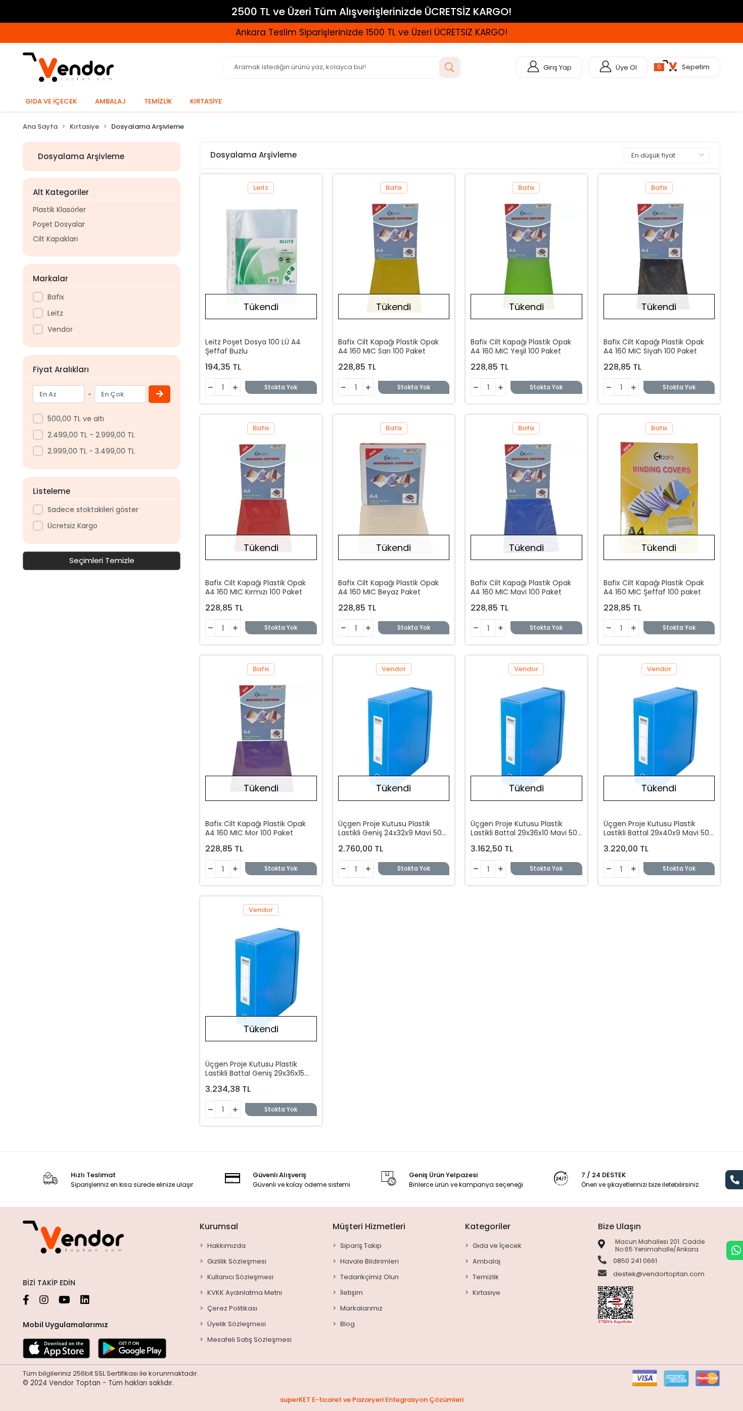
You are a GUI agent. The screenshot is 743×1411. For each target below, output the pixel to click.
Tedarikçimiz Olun (369, 1277)
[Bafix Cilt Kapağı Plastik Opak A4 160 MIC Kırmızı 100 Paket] (261, 498)
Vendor (60, 329)
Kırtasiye (486, 1292)
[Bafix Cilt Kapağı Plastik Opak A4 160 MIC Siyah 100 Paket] (659, 257)
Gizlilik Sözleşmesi (236, 1261)
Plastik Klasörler (59, 210)
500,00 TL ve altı (76, 419)
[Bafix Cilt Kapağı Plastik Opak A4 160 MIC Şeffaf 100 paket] (659, 498)
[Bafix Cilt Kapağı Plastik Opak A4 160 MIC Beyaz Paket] (394, 498)
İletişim (351, 1292)
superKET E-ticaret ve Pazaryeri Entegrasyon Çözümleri (371, 1399)
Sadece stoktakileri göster (93, 510)
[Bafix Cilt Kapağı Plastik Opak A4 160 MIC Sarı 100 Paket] (394, 257)
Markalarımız (361, 1308)
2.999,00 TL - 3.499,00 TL (91, 451)
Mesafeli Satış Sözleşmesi (249, 1339)
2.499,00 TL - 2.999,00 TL (91, 435)
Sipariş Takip (361, 1245)
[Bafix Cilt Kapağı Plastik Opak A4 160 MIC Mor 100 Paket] (261, 739)
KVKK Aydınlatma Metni (244, 1292)
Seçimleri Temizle (101, 560)
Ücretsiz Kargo (73, 526)
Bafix (56, 297)
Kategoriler (487, 1226)
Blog (347, 1324)
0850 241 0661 (634, 1261)
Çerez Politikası (232, 1308)
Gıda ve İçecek (497, 1245)
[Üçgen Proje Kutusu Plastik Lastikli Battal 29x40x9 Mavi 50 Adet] (659, 739)
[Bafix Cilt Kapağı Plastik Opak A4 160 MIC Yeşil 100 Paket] (526, 257)
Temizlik (486, 1277)
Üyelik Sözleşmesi (236, 1324)
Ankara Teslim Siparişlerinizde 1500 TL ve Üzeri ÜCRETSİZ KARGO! (574, 32)
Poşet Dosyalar (59, 224)
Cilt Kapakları (55, 239)
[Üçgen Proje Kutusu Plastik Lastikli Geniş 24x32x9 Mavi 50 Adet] (394, 739)
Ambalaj (486, 1261)
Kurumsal (219, 1226)
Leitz (55, 313)
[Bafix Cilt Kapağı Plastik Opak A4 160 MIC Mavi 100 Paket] (526, 498)
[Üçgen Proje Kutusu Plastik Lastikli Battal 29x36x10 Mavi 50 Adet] (526, 739)
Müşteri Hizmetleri (369, 1226)
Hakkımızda (226, 1245)
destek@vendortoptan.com (658, 1274)
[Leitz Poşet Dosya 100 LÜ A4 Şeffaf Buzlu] (261, 257)
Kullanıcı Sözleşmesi (240, 1277)
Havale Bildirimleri (369, 1261)
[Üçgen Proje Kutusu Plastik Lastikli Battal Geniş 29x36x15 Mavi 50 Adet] (261, 979)
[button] (687, 67)
